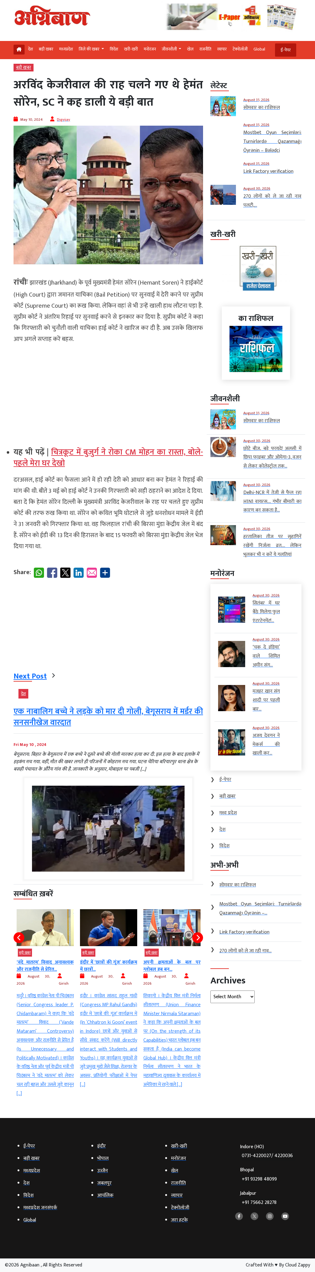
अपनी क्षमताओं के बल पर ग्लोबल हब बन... (125, 965)
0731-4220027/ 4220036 (267, 1156)
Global (259, 49)
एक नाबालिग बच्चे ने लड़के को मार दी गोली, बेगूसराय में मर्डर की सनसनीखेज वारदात (108, 717)
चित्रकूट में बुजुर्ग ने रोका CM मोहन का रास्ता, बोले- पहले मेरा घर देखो (108, 458)
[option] (62, 999)
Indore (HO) (266, 1151)
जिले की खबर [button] (89, 49)
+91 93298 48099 (259, 1179)
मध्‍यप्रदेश (66, 49)
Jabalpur (258, 1198)
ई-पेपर (286, 50)
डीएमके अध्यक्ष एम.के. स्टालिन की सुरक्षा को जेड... (189, 965)
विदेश (114, 49)
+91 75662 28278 (259, 1202)
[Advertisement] (108, 393)
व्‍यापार (222, 49)
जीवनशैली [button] (170, 49)
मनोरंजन (150, 49)
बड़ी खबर (46, 49)
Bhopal (258, 1174)
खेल (190, 49)
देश (30, 49)
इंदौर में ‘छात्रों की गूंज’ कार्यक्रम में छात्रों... (62, 965)
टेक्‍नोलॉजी (240, 49)
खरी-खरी (131, 49)
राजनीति (205, 49)
